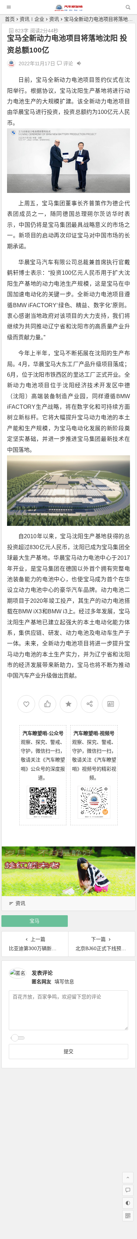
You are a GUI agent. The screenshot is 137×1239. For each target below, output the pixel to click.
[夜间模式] (127, 1203)
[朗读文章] (79, 63)
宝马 (34, 921)
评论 (67, 63)
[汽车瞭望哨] (68, 9)
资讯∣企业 (32, 19)
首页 (10, 19)
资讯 (54, 19)
